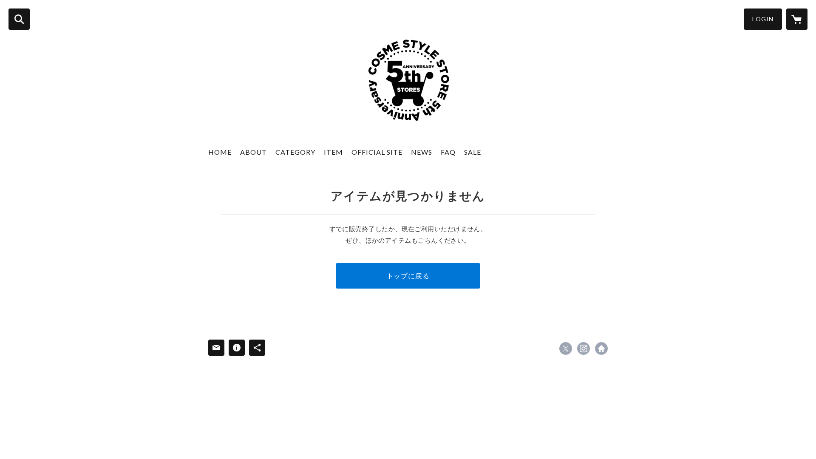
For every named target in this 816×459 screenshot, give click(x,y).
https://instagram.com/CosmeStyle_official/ (583, 348)
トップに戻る (408, 276)
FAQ (448, 152)
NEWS (421, 152)
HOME (220, 152)
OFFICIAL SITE (376, 152)
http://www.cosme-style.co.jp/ (601, 348)
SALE (472, 152)
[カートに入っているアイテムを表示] (797, 19)
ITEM (333, 152)
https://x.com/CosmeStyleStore (565, 348)
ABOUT (253, 152)
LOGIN (763, 19)
